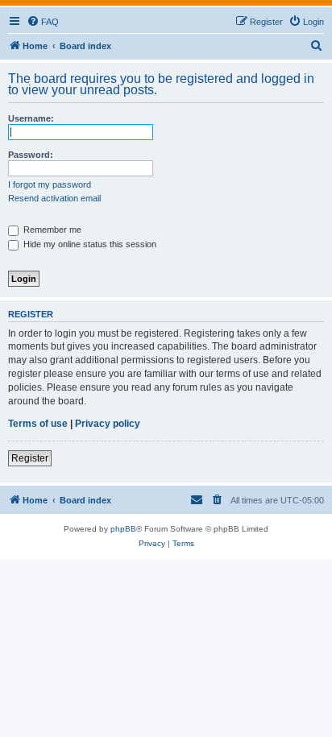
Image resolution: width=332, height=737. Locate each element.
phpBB (123, 528)
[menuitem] (43, 21)
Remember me (51, 229)
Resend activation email (54, 198)
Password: (30, 154)
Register (29, 458)
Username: (31, 118)
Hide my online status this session (88, 244)
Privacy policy (107, 423)
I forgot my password (49, 184)
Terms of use (38, 423)
